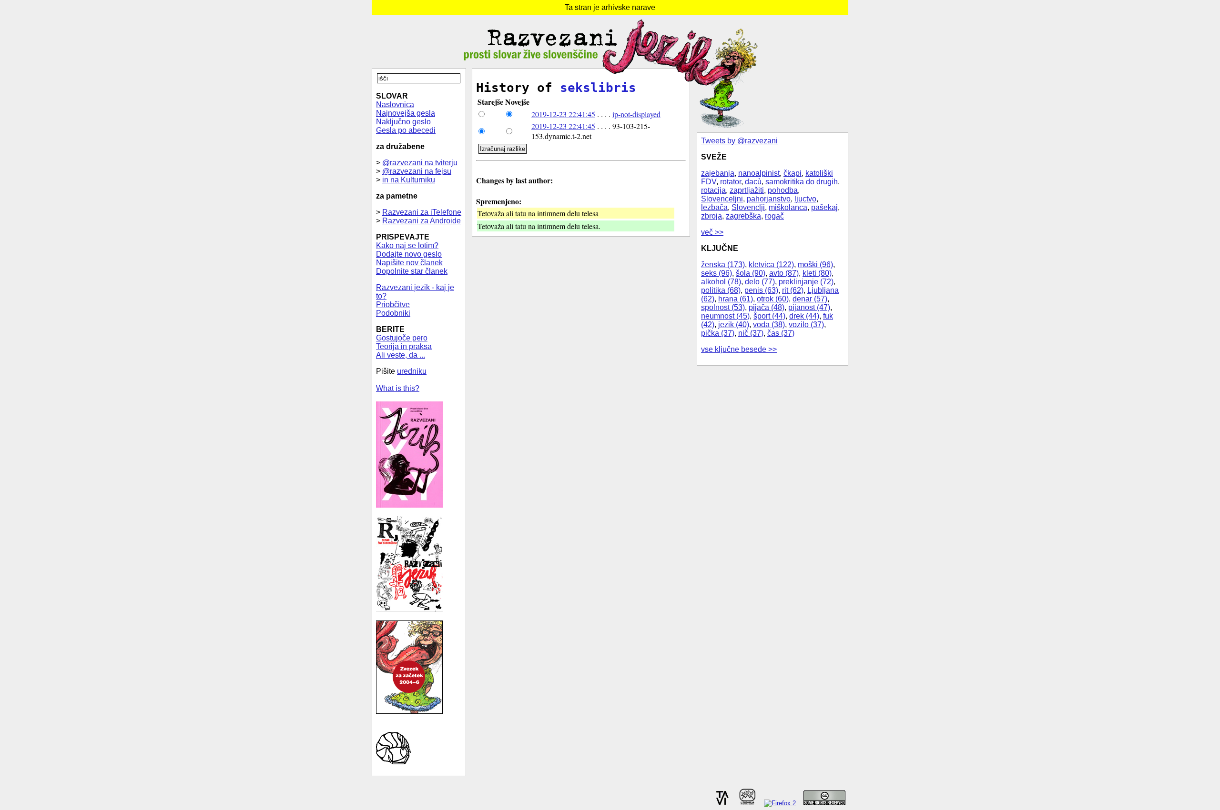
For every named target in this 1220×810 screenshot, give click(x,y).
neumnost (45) (725, 316)
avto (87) (784, 273)
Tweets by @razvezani (739, 141)
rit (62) (792, 290)
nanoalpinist (759, 173)
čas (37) (780, 333)
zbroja (711, 216)
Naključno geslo (403, 122)
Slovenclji (748, 207)
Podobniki (393, 313)
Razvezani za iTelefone (421, 212)
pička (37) (717, 333)
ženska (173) (723, 264)
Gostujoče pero (401, 338)
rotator (730, 182)
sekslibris (598, 87)
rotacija (713, 190)
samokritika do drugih (801, 182)
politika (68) (721, 290)
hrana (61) (735, 299)
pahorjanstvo (769, 199)
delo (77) (760, 282)
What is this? (397, 388)
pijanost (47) (809, 307)
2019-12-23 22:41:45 (563, 114)
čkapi (792, 173)
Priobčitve (393, 304)
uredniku (412, 371)
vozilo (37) (806, 324)
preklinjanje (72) (806, 282)
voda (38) (769, 324)
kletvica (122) (771, 264)
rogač (774, 216)
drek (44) (804, 316)
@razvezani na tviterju (420, 163)
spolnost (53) (723, 307)
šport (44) (769, 316)
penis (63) (761, 290)
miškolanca (788, 207)
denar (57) (810, 299)
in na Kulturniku (408, 180)
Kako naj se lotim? (407, 245)
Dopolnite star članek (411, 271)
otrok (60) (773, 299)
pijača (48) (766, 307)
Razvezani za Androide (421, 221)
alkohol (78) (721, 282)
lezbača (714, 207)
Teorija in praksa (404, 346)
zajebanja (717, 173)
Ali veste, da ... (400, 355)
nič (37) (750, 333)
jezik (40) (733, 324)
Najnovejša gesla (405, 113)
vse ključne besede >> (739, 349)
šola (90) (750, 273)
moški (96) (815, 264)
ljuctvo (805, 199)
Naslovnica (395, 104)
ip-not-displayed (636, 114)
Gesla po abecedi (406, 130)
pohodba (783, 190)
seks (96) (716, 273)
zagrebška (743, 216)
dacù (753, 182)
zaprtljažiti (747, 190)
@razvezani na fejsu (416, 171)
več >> (712, 232)
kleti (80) (817, 273)
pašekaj (824, 207)
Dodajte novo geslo (409, 254)
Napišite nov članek (409, 263)
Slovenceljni (722, 199)
